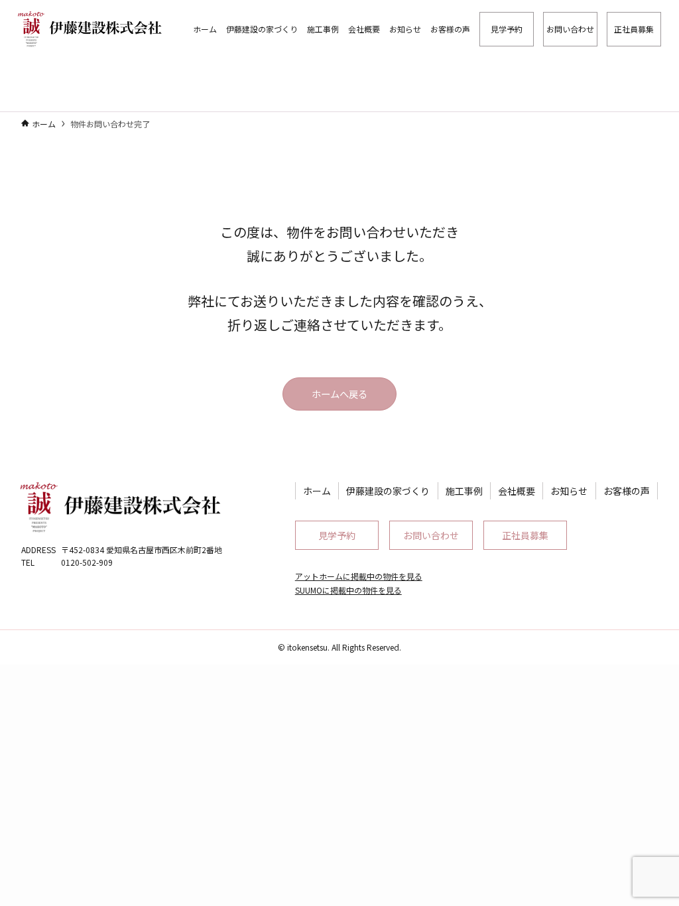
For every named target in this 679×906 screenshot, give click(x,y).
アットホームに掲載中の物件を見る (358, 576)
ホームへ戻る (339, 394)
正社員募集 (525, 535)
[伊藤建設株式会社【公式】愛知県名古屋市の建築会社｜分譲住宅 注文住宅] (87, 29)
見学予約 (336, 535)
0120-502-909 (87, 562)
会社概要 (516, 490)
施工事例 (464, 490)
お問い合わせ (431, 535)
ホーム (317, 490)
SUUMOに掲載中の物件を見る (348, 590)
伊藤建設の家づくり (388, 490)
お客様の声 (626, 490)
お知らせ (568, 490)
